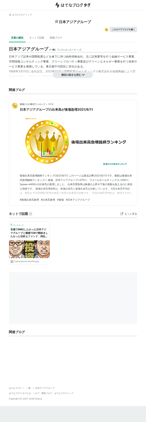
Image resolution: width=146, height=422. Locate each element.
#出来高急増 (48, 199)
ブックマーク (17, 225)
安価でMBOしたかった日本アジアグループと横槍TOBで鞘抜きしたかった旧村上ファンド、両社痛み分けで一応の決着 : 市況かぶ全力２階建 (29, 233)
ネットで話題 (36, 37)
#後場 (60, 199)
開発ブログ (46, 393)
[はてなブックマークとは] (30, 214)
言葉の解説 (17, 37)
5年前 (51, 104)
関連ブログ (56, 37)
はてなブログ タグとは (20, 393)
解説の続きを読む (71, 74)
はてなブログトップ (64, 393)
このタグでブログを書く (123, 29)
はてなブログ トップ (22, 14)
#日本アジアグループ (78, 199)
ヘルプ (36, 393)
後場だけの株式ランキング (32, 104)
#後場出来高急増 (29, 199)
